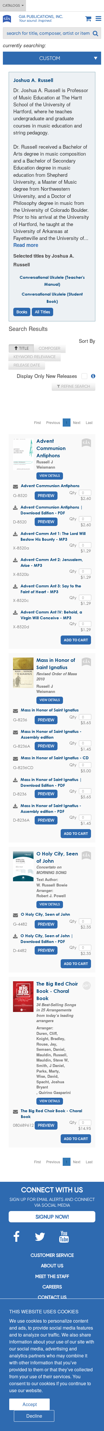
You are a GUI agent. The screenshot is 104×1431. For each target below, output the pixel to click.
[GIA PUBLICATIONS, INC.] (6, 17)
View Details (50, 476)
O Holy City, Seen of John (45, 914)
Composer (49, 348)
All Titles (42, 311)
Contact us (52, 1297)
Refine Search (75, 386)
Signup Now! (52, 1217)
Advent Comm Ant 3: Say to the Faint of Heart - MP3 (51, 588)
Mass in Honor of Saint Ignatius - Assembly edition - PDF (51, 808)
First (37, 422)
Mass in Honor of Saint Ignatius (50, 709)
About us (52, 1265)
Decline (34, 1415)
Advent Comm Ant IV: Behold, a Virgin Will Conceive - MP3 (51, 614)
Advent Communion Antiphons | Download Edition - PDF (52, 510)
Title (23, 348)
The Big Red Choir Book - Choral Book (57, 991)
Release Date (27, 365)
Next (76, 422)
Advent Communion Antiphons (51, 448)
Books (21, 311)
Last (89, 422)
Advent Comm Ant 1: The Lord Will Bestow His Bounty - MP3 (53, 536)
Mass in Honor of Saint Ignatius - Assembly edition (51, 734)
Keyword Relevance (34, 356)
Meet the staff (52, 1276)
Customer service (52, 1255)
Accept (30, 1404)
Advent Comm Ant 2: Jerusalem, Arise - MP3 (52, 562)
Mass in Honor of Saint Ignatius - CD (55, 757)
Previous (53, 422)
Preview (46, 495)
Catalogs (12, 5)
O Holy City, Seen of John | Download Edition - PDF (47, 938)
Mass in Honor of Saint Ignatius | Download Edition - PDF (51, 782)
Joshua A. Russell (33, 80)
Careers (52, 1287)
